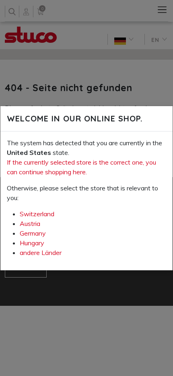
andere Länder (41, 253)
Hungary (32, 243)
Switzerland (37, 214)
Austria (30, 223)
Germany (33, 233)
